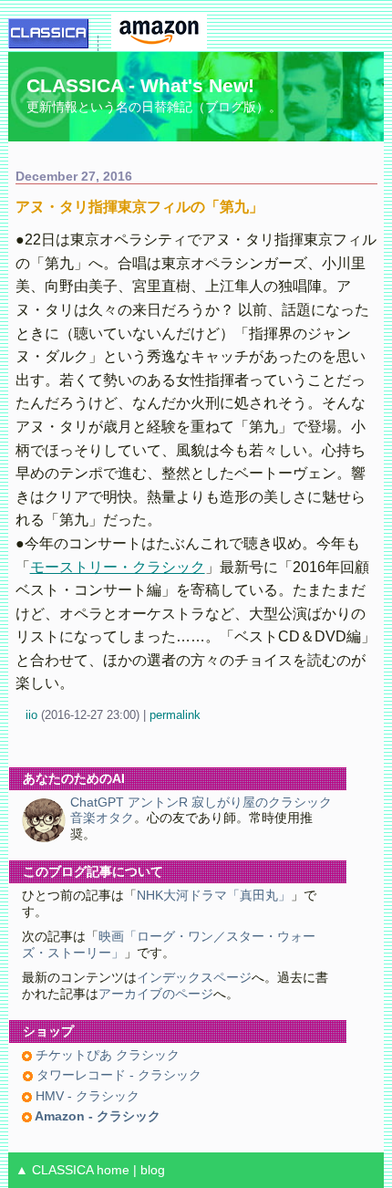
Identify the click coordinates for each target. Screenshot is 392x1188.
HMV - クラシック (85, 1096)
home (113, 1170)
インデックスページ (194, 978)
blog (152, 1170)
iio (31, 715)
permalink (175, 715)
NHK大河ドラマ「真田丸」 (214, 895)
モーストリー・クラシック (117, 567)
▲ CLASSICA (54, 1170)
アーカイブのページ (155, 994)
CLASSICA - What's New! (140, 85)
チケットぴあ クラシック (106, 1055)
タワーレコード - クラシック (117, 1075)
